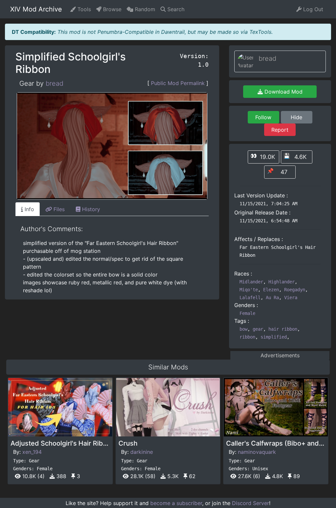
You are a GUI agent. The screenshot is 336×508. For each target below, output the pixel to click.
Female (247, 313)
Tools (83, 9)
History (90, 209)
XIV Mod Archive (36, 9)
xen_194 (32, 452)
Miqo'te (249, 289)
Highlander (281, 281)
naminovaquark (257, 452)
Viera (290, 297)
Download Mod (283, 91)
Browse (111, 9)
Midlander (251, 281)
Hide (296, 117)
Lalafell (250, 297)
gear (258, 329)
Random (144, 9)
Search (175, 9)
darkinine (141, 452)
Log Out (312, 9)
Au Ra (272, 297)
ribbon (247, 337)
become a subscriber (176, 503)
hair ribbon (282, 329)
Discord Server (250, 503)
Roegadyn (294, 289)
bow (243, 329)
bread (54, 83)
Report (279, 129)
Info (28, 209)
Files (58, 209)
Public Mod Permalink (178, 83)
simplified (274, 337)
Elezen (271, 289)
